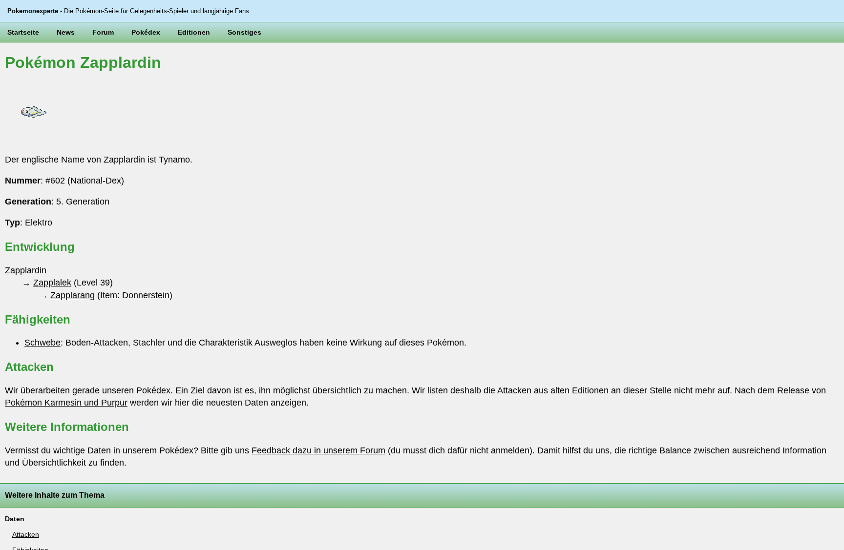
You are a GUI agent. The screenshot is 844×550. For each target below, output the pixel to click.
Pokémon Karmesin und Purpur (66, 402)
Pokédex (145, 32)
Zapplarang (72, 295)
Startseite (23, 32)
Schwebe (42, 342)
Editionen (194, 32)
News (66, 32)
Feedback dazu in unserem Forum (318, 450)
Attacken (25, 534)
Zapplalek (52, 282)
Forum (103, 32)
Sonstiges (244, 32)
